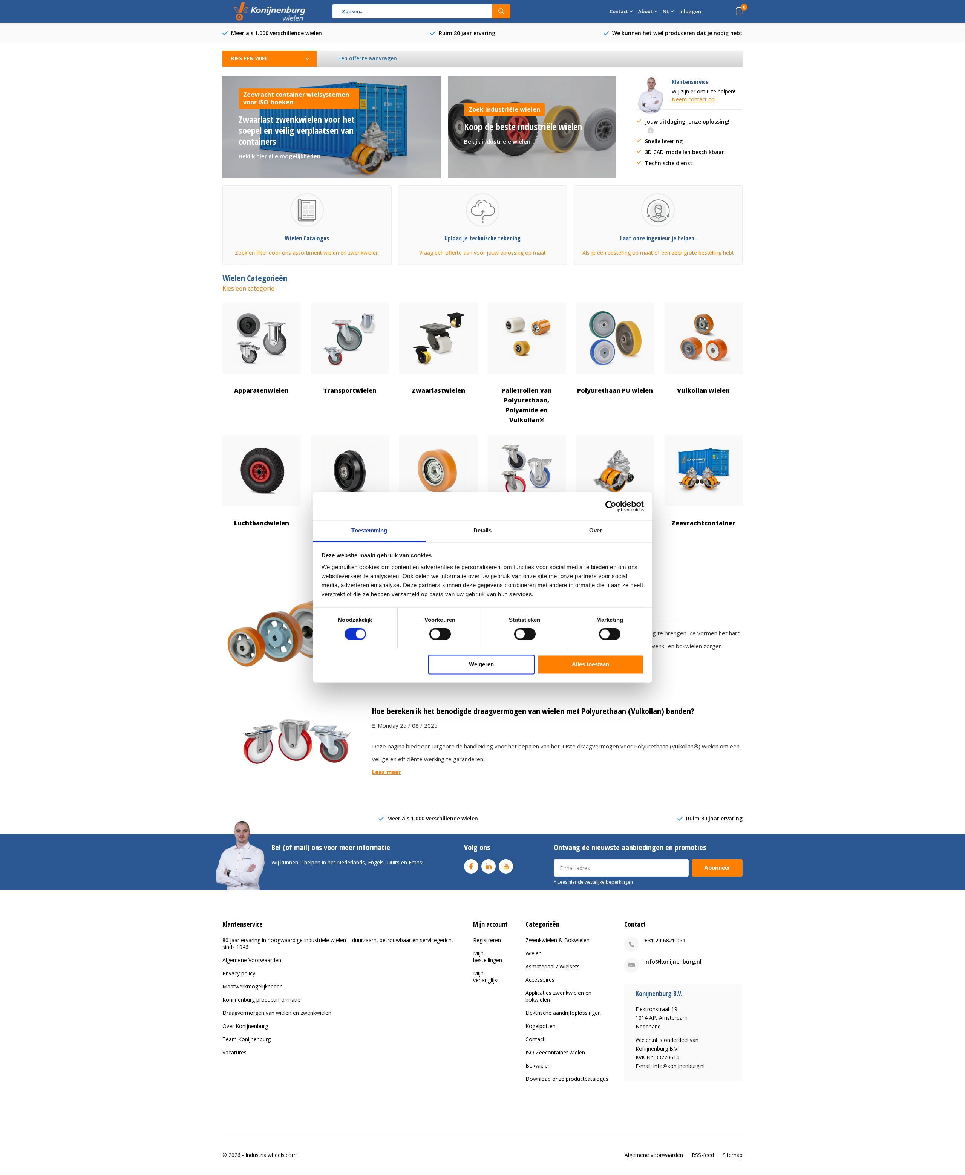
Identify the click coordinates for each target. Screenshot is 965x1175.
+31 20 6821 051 (664, 940)
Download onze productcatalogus (566, 1078)
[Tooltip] (651, 131)
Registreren (487, 940)
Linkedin (488, 866)
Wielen (533, 953)
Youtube (506, 866)
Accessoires (539, 979)
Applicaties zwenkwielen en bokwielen (558, 996)
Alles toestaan (590, 664)
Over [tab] (595, 530)
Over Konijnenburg (245, 1026)
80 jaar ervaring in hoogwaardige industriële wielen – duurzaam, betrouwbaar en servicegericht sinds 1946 (337, 943)
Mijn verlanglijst (486, 977)
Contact (535, 1039)
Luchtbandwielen (261, 523)
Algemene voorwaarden (654, 1154)
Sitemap (733, 1154)
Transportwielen (350, 390)
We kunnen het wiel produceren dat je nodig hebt (677, 33)
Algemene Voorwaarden (251, 960)
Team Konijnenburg (246, 1039)
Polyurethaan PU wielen (615, 390)
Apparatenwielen (261, 390)
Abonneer (717, 867)
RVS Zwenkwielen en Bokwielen (526, 528)
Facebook (471, 866)
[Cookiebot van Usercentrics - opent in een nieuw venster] (611, 506)
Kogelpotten (540, 1026)
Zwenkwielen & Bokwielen (557, 940)
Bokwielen (538, 1065)
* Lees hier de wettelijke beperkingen (593, 882)
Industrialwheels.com (271, 1154)
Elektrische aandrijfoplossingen (563, 1012)
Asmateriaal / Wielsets (552, 966)
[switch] (440, 634)
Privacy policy (238, 973)
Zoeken (501, 11)
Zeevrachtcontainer (703, 523)
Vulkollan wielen (703, 390)
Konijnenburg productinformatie (261, 999)
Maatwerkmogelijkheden (252, 986)
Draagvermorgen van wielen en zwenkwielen (276, 1012)
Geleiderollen (438, 523)
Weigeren (481, 664)
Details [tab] (482, 530)
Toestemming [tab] (369, 530)
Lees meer (386, 772)
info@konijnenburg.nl (673, 961)
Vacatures (234, 1052)
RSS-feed (703, 1154)
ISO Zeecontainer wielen (555, 1052)
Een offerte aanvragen (367, 58)
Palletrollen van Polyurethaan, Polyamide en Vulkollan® (527, 405)
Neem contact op (693, 99)
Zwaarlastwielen (438, 390)
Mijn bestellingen (487, 957)
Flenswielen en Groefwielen (350, 528)
